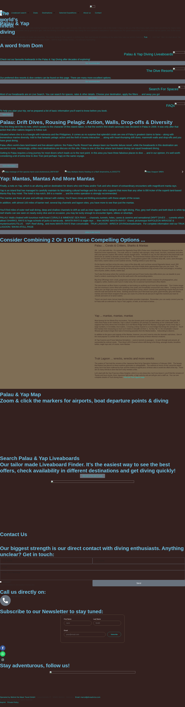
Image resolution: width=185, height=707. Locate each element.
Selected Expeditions (67, 13)
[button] (2, 171)
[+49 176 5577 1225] (5, 600)
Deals (35, 13)
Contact (98, 13)
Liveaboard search (18, 13)
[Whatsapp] (2, 654)
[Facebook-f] (2, 648)
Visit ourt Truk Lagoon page (134, 377)
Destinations (47, 13)
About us (87, 13)
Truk (145, 37)
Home (4, 13)
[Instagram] (2, 659)
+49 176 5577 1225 (18, 596)
